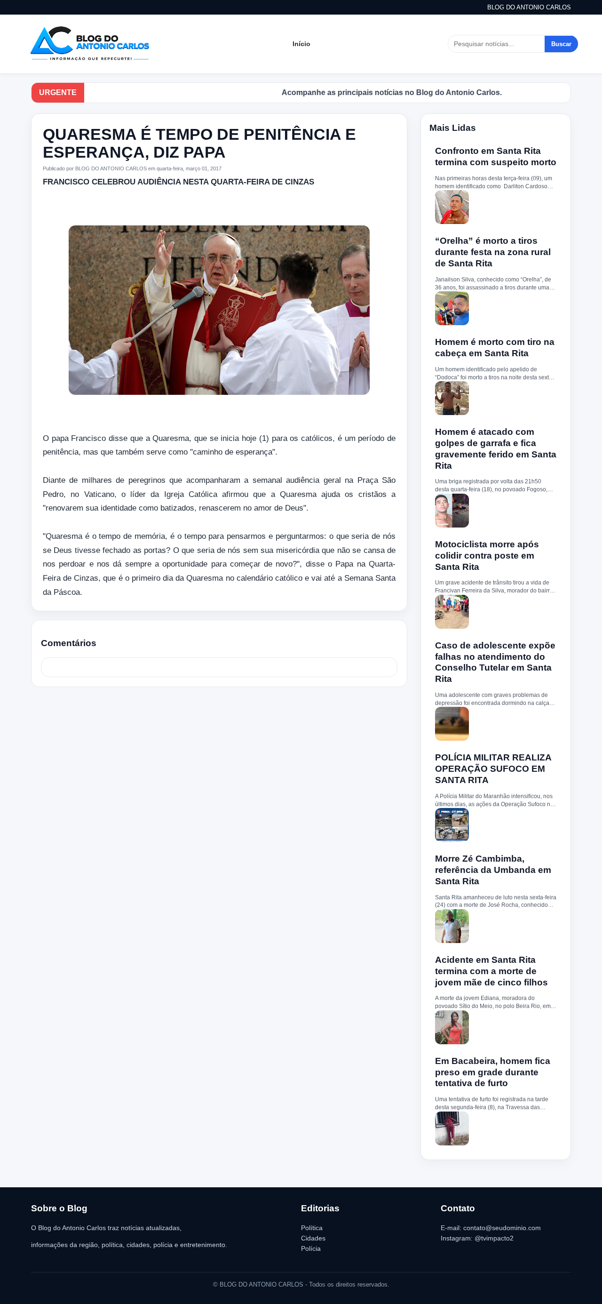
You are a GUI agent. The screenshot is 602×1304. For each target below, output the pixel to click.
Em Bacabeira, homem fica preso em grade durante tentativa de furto (492, 1072)
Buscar (561, 44)
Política (312, 1228)
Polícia (311, 1248)
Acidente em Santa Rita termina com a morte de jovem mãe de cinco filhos (491, 971)
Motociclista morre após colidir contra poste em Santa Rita (487, 555)
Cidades (313, 1238)
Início (301, 44)
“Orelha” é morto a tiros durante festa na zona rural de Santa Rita (493, 252)
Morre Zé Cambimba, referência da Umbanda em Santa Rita (493, 870)
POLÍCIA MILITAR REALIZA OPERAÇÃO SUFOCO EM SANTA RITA (493, 768)
